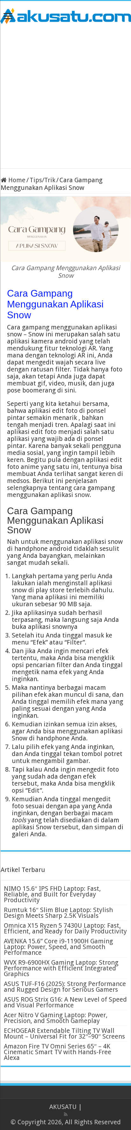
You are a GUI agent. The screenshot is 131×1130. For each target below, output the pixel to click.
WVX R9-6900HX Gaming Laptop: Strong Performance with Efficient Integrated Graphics (61, 968)
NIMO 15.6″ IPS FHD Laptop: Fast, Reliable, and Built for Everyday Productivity (52, 894)
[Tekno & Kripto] (65, 15)
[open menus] (8, 16)
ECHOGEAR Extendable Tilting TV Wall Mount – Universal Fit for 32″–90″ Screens (64, 1033)
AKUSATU (63, 1107)
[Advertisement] (65, 96)
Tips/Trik (42, 180)
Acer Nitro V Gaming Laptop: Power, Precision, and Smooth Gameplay (55, 1018)
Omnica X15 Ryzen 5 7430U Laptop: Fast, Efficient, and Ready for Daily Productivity (65, 928)
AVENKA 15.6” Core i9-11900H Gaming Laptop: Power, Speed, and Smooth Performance (58, 946)
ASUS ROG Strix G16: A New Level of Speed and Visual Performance (65, 1002)
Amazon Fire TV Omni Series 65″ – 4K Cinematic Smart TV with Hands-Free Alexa (57, 1052)
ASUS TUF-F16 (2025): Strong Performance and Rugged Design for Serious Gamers (65, 986)
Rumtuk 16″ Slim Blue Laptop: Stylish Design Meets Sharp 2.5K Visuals (58, 912)
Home (16, 180)
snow (82, 495)
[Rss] (65, 1114)
